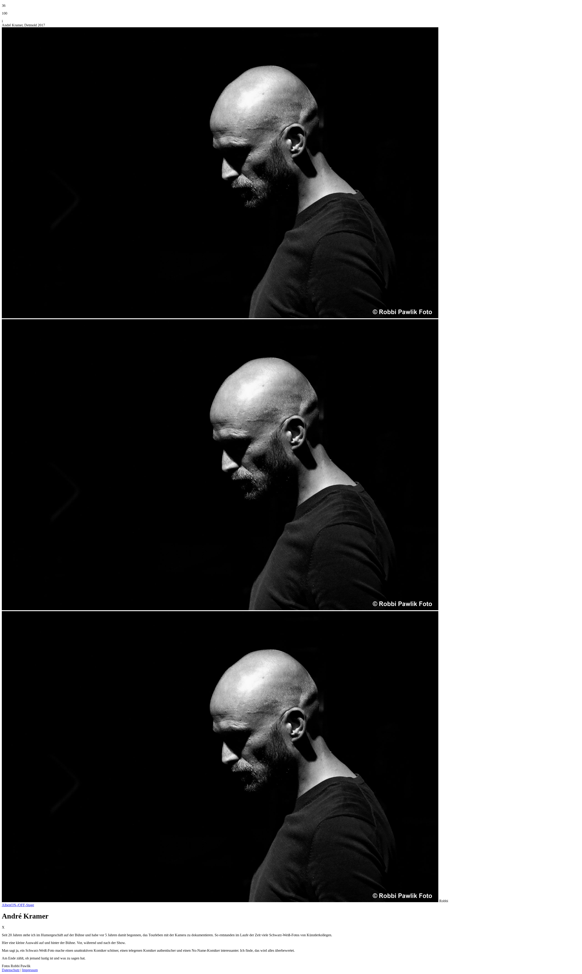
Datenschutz (11, 970)
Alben (6, 905)
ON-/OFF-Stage (22, 905)
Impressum (30, 970)
